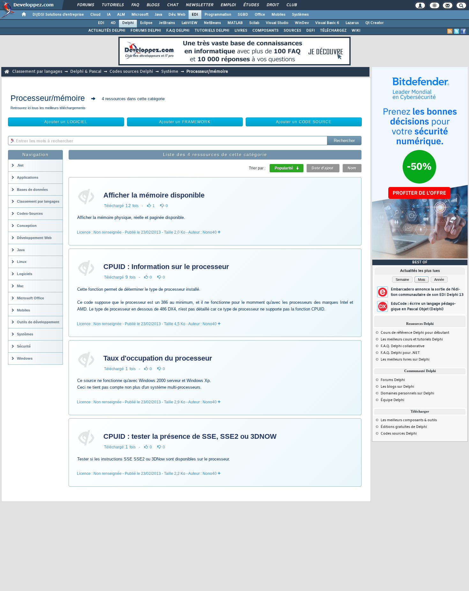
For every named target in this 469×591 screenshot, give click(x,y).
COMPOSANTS (265, 30)
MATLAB (235, 23)
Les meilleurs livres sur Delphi (405, 359)
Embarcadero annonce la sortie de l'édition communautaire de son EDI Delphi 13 (427, 292)
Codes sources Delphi (131, 71)
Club (291, 5)
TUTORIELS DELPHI (212, 30)
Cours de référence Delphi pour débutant (415, 333)
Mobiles (279, 14)
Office (260, 14)
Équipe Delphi (392, 400)
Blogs (153, 5)
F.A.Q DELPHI (178, 30)
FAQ (134, 5)
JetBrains (167, 23)
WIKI (356, 30)
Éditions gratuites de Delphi (404, 427)
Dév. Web (176, 14)
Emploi (228, 5)
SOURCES (292, 30)
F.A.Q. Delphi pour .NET (400, 353)
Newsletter (199, 5)
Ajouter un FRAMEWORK (184, 122)
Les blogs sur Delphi (397, 387)
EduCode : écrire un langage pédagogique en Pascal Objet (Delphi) (423, 306)
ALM (121, 14)
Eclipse (146, 23)
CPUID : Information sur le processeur (166, 267)
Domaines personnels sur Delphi (407, 393)
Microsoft (139, 14)
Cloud (95, 14)
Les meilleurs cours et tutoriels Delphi (412, 339)
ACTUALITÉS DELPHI (106, 30)
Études (250, 5)
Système (169, 71)
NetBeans (212, 23)
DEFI (310, 30)
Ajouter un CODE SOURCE (303, 122)
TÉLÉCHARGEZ (333, 30)
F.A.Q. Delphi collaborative (402, 346)
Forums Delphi (393, 380)
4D (113, 23)
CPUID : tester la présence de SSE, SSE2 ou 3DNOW (190, 436)
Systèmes (300, 14)
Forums (85, 5)
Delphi (128, 23)
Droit (272, 5)
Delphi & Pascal (85, 71)
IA (109, 14)
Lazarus (352, 23)
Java (158, 14)
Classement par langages (37, 71)
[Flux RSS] (449, 31)
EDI (195, 14)
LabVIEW (189, 23)
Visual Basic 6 (327, 23)
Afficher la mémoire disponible (154, 195)
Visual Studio (277, 23)
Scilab (254, 23)
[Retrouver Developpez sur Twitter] (456, 31)
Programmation (218, 14)
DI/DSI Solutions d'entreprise (58, 14)
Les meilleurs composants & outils (409, 420)
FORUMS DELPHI (145, 30)
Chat (172, 5)
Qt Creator (374, 23)
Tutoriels (112, 5)
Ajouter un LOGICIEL (65, 122)
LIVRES (240, 30)
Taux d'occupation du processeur (157, 358)
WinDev (302, 23)
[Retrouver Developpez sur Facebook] (463, 31)
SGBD (243, 14)
